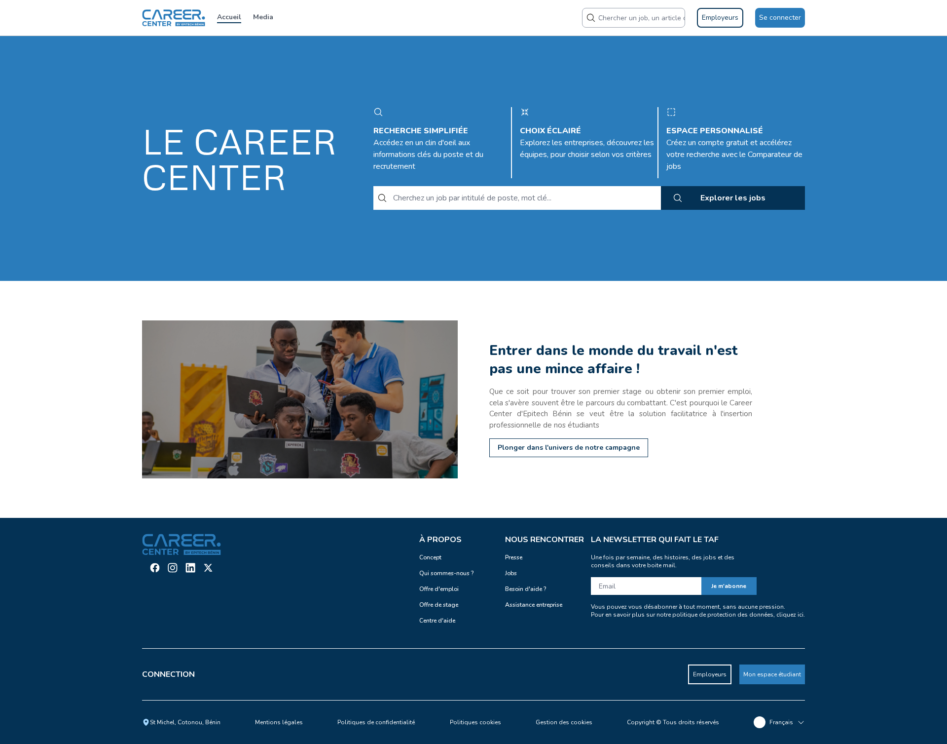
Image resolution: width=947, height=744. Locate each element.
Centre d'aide (437, 621)
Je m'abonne (728, 586)
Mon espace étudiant (772, 674)
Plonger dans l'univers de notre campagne (569, 447)
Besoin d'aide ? (525, 589)
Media (263, 17)
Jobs (511, 573)
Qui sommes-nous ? (446, 573)
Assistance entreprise (533, 605)
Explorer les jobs (732, 198)
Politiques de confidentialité (376, 722)
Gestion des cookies (564, 722)
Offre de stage (438, 605)
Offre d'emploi (439, 589)
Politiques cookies (475, 722)
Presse (513, 557)
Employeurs (710, 674)
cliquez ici (789, 615)
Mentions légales (279, 722)
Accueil (229, 17)
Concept (430, 557)
